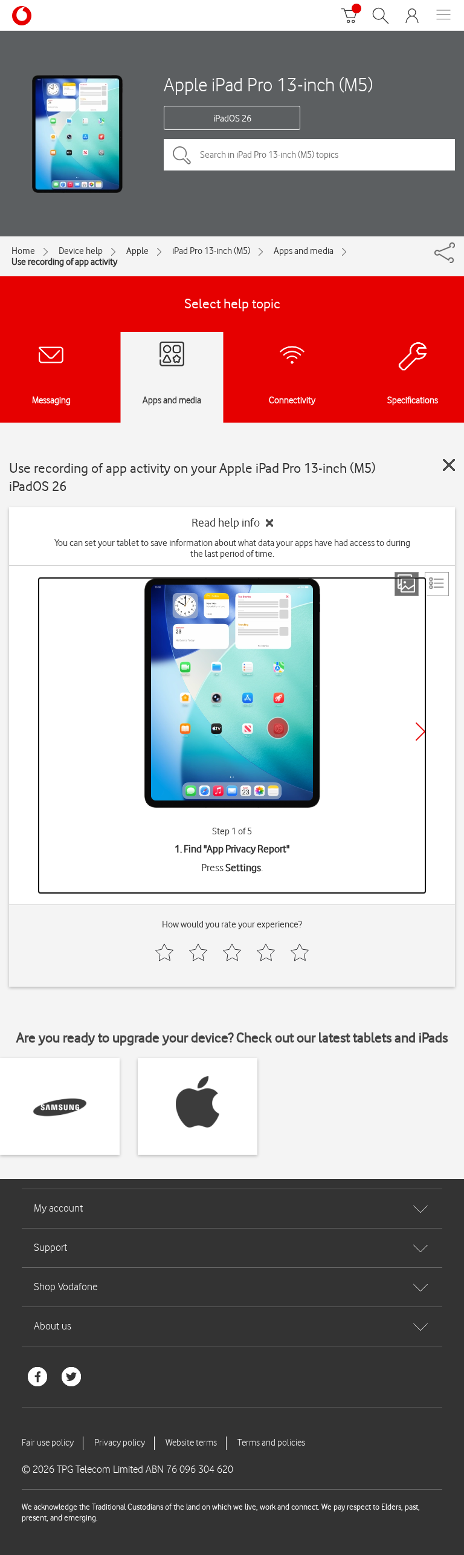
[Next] (420, 731)
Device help (81, 250)
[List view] (437, 584)
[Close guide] (449, 465)
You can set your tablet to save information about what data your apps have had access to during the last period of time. (232, 548)
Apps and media (304, 250)
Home (23, 250)
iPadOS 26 (232, 118)
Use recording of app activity (64, 261)
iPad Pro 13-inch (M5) (211, 250)
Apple (137, 250)
